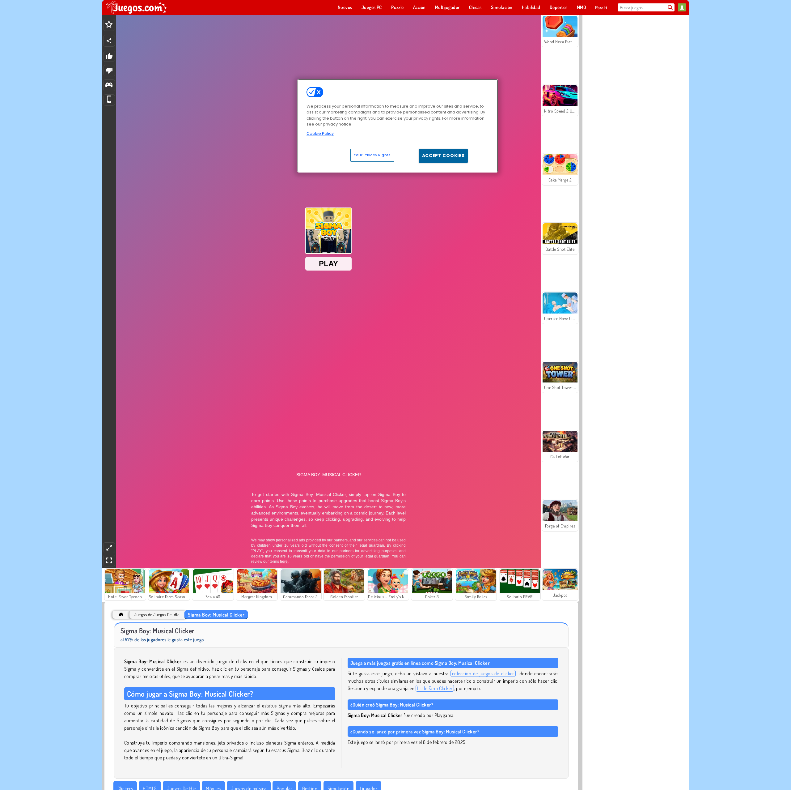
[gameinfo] (109, 85)
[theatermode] (109, 547)
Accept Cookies (443, 155)
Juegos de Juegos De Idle (156, 614)
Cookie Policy (320, 133)
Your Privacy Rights (372, 154)
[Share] (109, 41)
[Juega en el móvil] (109, 100)
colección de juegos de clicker (483, 673)
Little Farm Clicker (434, 688)
